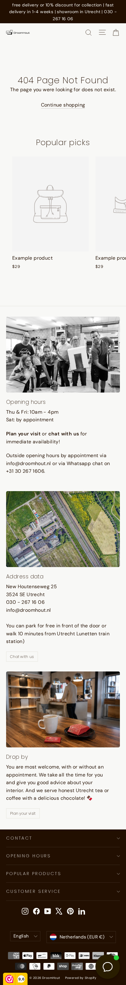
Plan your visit (23, 813)
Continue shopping (63, 105)
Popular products (33, 873)
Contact (19, 838)
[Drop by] (63, 709)
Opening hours (28, 856)
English (21, 936)
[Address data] (63, 529)
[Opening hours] (63, 355)
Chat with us (22, 656)
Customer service (33, 891)
